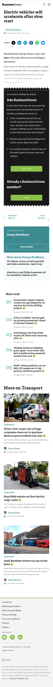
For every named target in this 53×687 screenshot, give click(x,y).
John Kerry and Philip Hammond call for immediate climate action (26, 274)
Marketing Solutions (11, 606)
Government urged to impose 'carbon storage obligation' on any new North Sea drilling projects (29, 304)
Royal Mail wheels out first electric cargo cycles (24, 498)
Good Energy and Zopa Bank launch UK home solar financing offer (30, 335)
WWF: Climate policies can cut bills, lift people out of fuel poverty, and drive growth (30, 368)
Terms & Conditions (11, 618)
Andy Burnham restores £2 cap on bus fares (25, 562)
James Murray (14, 580)
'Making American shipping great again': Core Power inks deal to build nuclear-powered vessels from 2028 (29, 351)
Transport (9, 425)
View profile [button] (26, 246)
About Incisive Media (11, 610)
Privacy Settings (9, 614)
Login (26, 197)
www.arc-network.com (19, 678)
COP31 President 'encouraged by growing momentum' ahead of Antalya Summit (29, 320)
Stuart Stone (14, 448)
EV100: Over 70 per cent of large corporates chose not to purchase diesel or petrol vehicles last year (23, 432)
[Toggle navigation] (48, 4)
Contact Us (7, 602)
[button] (44, 4)
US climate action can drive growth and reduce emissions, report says (25, 263)
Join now (26, 168)
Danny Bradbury (13, 29)
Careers (5, 627)
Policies (5, 623)
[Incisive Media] (6, 659)
